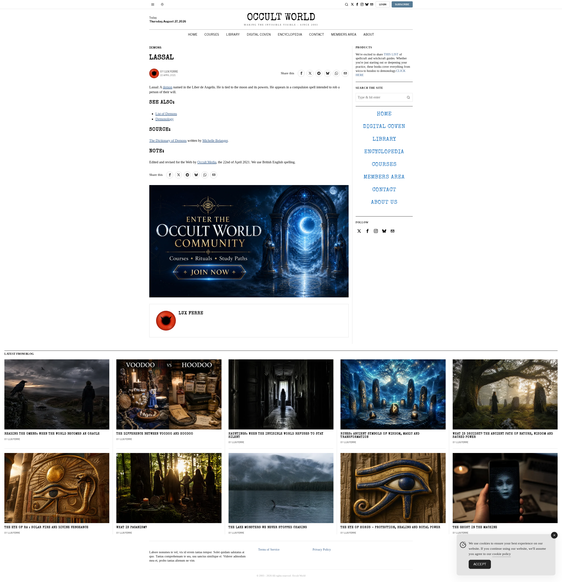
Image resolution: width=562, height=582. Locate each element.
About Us (384, 202)
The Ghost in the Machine (475, 527)
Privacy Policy (322, 549)
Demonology (164, 119)
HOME (384, 114)
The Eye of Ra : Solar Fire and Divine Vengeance (46, 527)
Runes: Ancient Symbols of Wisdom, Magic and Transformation (380, 436)
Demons (155, 47)
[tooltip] (352, 4)
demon (167, 87)
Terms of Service (268, 549)
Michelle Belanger (215, 140)
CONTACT (384, 190)
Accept (479, 564)
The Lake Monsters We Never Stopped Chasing (268, 527)
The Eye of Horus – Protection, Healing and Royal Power (390, 527)
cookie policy (501, 554)
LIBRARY (384, 139)
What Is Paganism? (131, 527)
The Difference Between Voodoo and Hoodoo (154, 434)
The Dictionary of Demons (168, 140)
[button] (408, 97)
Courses (384, 164)
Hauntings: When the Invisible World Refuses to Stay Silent (276, 436)
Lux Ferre (171, 71)
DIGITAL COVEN (384, 126)
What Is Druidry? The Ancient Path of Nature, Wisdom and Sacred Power (503, 436)
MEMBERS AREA (384, 177)
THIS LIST (391, 54)
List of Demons (166, 114)
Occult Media (206, 162)
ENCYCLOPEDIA (384, 152)
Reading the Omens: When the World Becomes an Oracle (52, 434)
